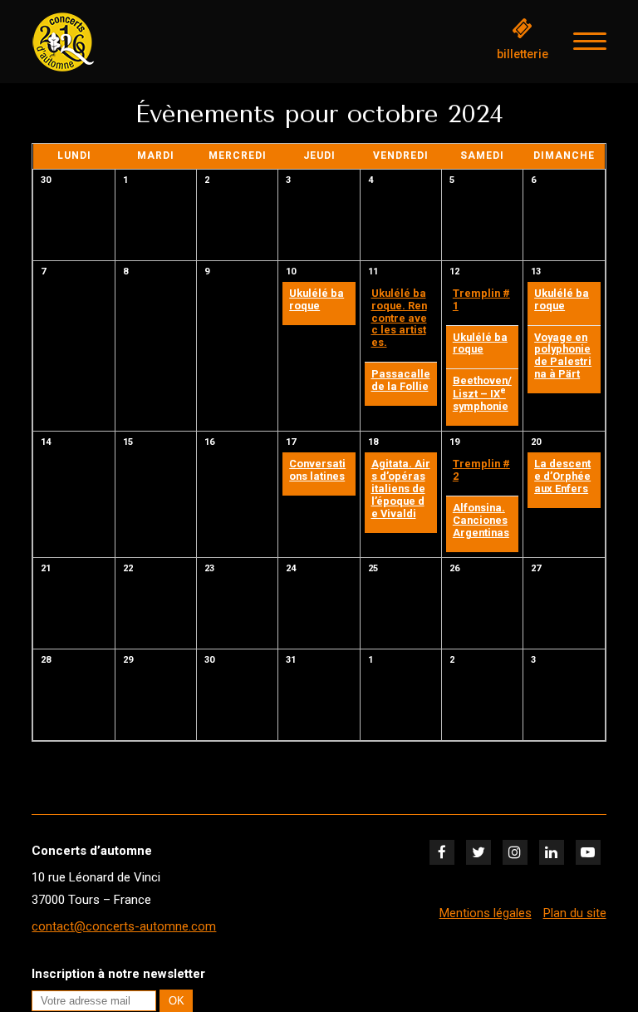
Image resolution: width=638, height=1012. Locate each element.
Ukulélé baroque (316, 299)
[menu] (589, 41)
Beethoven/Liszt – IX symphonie (482, 393)
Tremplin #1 (481, 299)
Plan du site (574, 913)
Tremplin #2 (481, 469)
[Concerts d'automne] (115, 42)
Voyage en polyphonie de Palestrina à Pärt (562, 356)
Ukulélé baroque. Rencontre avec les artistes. (399, 318)
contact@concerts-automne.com (124, 926)
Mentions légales (485, 913)
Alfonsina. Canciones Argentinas (481, 520)
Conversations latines (317, 469)
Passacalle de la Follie (400, 380)
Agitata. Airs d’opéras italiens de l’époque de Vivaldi (400, 488)
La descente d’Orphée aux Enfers (562, 476)
